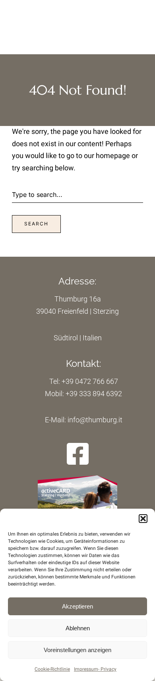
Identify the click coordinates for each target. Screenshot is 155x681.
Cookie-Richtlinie (52, 669)
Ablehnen (78, 628)
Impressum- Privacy (95, 669)
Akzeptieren (77, 606)
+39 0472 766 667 (90, 381)
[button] (143, 519)
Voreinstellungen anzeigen (77, 650)
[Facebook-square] (77, 453)
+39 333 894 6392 (94, 393)
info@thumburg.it (94, 420)
